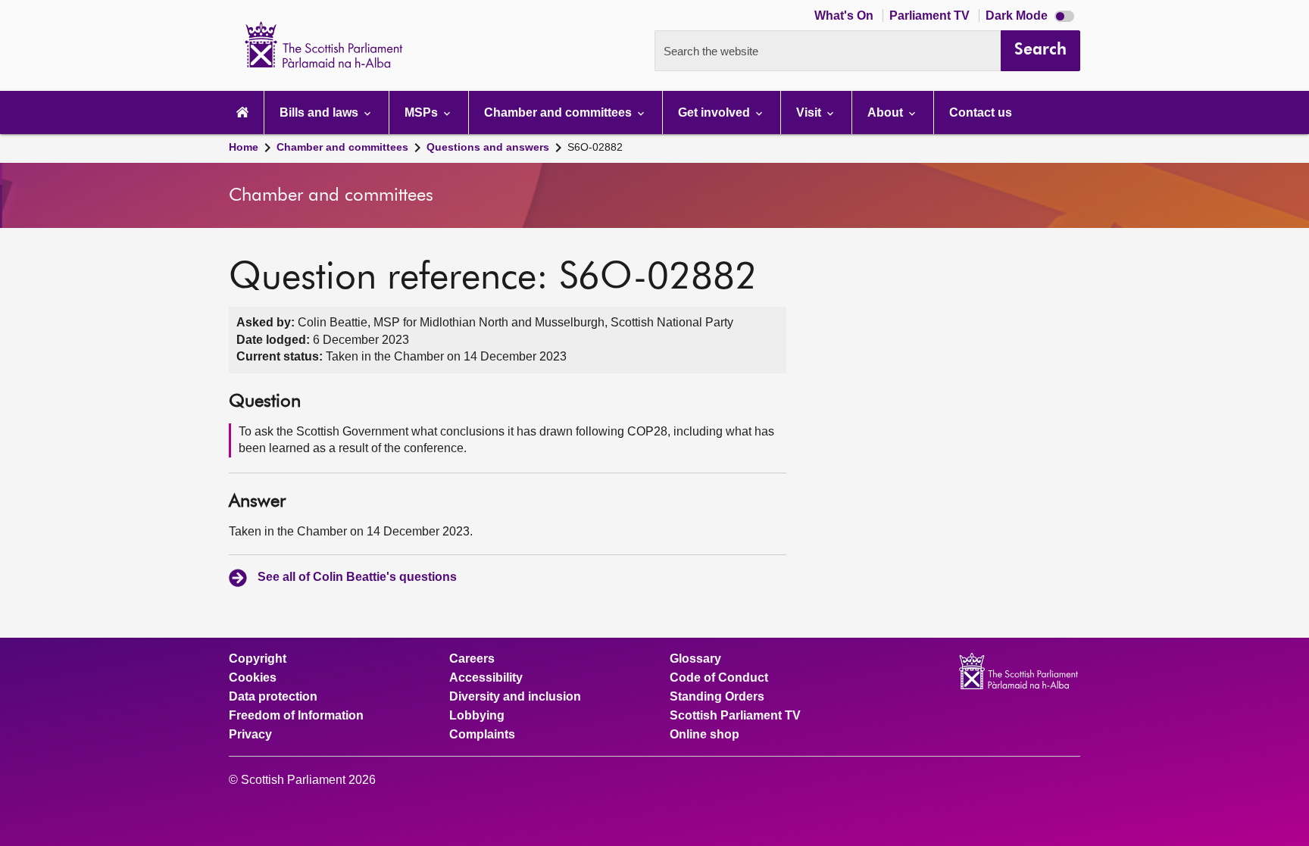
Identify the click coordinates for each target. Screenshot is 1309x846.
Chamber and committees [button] (559, 112)
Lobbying (477, 716)
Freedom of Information (296, 716)
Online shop (704, 735)
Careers (472, 659)
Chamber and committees (342, 147)
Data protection (273, 697)
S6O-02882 (595, 147)
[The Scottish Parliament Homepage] (242, 112)
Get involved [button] (715, 112)
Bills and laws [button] (320, 112)
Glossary (695, 659)
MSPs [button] (423, 112)
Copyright (257, 659)
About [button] (886, 112)
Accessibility (486, 678)
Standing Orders (717, 697)
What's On (845, 15)
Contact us (980, 112)
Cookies (252, 678)
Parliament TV (931, 15)
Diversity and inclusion (515, 697)
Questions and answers (487, 147)
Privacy (250, 735)
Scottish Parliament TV (735, 716)
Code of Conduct (719, 678)
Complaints (482, 735)
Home (243, 147)
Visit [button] (810, 112)
